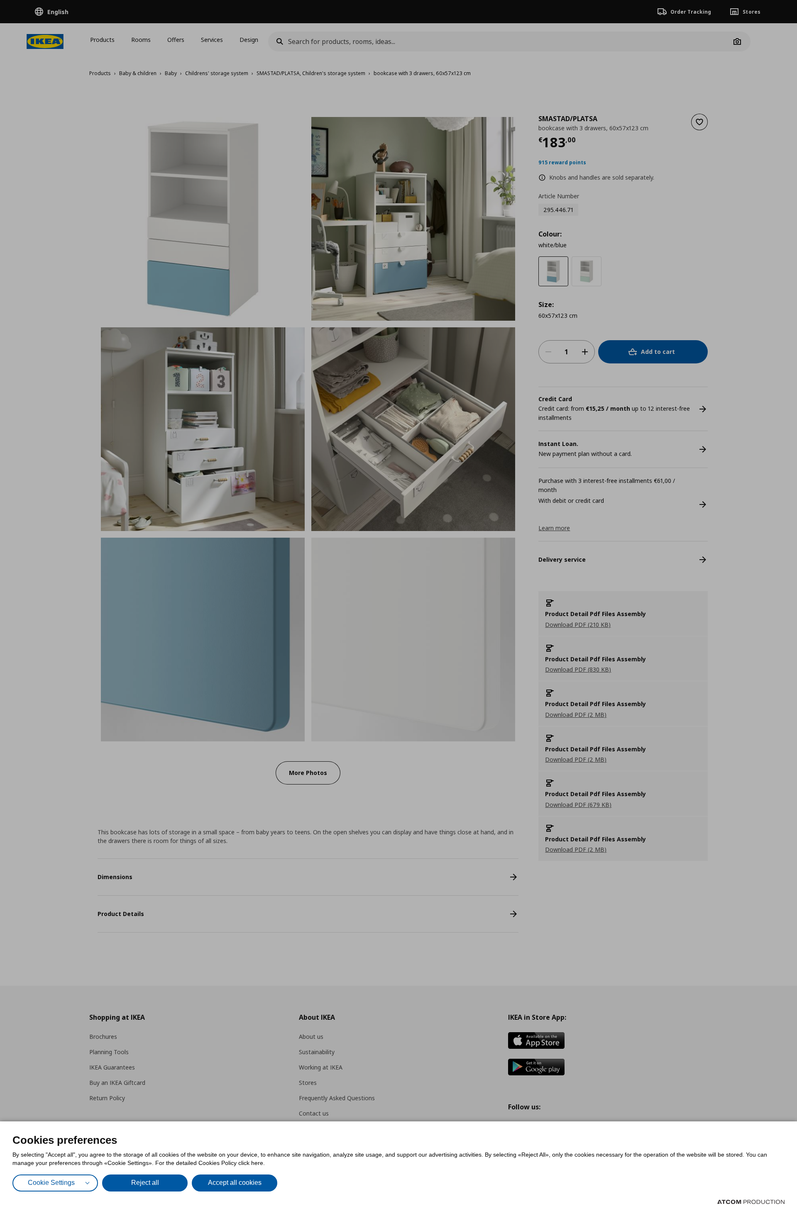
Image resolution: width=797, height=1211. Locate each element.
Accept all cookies (235, 1182)
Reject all (145, 1182)
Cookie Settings (51, 1182)
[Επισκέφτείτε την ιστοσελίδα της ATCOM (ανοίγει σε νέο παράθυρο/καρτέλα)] (751, 1202)
